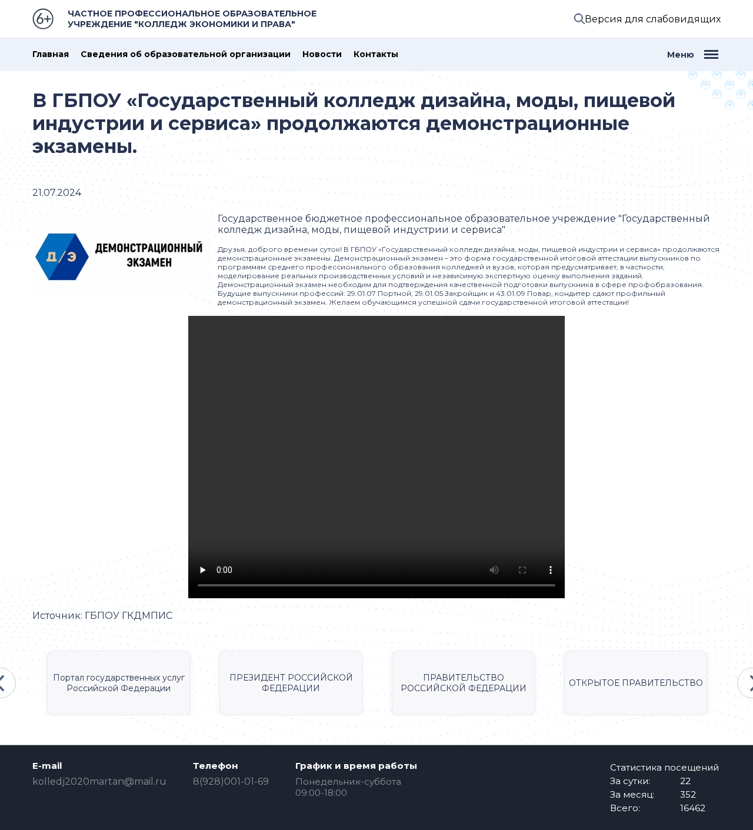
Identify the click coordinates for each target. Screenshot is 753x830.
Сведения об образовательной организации (186, 54)
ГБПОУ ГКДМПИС (128, 615)
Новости (322, 54)
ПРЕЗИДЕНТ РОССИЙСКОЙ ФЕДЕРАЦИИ (291, 683)
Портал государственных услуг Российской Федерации (119, 683)
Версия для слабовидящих (653, 19)
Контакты (376, 54)
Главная (50, 54)
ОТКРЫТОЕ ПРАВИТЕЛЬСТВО (636, 683)
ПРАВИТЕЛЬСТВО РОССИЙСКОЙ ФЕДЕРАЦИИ (464, 683)
